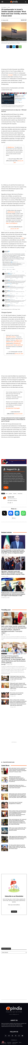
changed (10, 75)
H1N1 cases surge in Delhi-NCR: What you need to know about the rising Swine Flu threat (17, 829)
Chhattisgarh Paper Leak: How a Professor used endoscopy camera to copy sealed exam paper (18, 677)
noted (22, 238)
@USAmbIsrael (11, 212)
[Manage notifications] (3, 1042)
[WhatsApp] (20, 46)
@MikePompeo (9, 341)
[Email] (17, 46)
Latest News (5, 765)
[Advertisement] (14, 723)
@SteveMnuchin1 (18, 341)
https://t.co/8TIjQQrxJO (11, 223)
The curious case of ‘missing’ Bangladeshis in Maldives (16, 693)
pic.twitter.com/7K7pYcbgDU (13, 408)
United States (20, 493)
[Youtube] (22, 1035)
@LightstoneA (19, 345)
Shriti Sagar (3, 664)
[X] (11, 46)
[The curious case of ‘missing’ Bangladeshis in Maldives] (5, 695)
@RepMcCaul (11, 147)
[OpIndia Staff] (4, 499)
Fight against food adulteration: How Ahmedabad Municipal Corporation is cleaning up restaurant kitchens (17, 838)
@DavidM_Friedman (11, 337)
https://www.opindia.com (12, 498)
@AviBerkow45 (17, 343)
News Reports (3, 7)
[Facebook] (7, 46)
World (9, 7)
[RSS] (12, 1035)
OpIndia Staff (23, 20)
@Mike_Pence (18, 340)
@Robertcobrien (10, 345)
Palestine (14, 493)
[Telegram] (14, 46)
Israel (6, 493)
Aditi (2, 634)
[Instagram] (10, 502)
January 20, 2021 (15, 228)
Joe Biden (10, 493)
